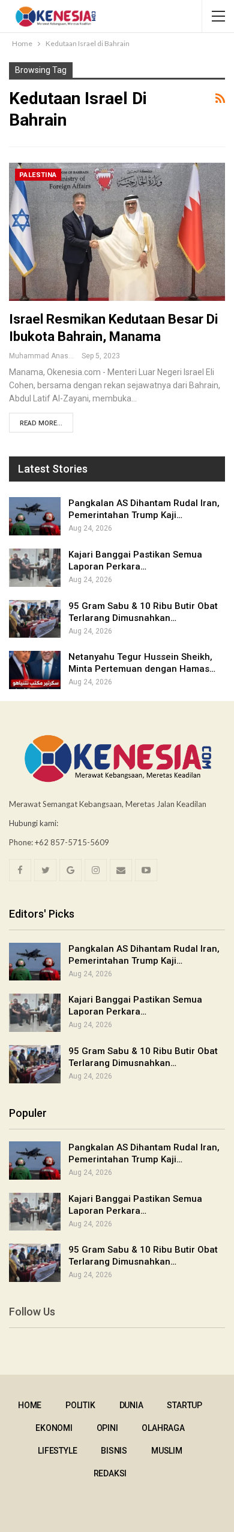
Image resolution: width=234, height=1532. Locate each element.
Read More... (41, 423)
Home (29, 1405)
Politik (80, 1405)
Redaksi (110, 1473)
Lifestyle (57, 1450)
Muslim (166, 1450)
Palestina (38, 175)
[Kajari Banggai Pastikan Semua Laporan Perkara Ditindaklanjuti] (35, 568)
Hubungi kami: (33, 823)
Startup (184, 1405)
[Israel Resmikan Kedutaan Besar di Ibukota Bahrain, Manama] (117, 231)
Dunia (131, 1405)
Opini (107, 1428)
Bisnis (114, 1450)
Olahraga (163, 1428)
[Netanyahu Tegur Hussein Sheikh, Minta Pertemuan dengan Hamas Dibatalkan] (35, 670)
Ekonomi (54, 1428)
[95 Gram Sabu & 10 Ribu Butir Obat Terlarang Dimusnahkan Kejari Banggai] (35, 619)
